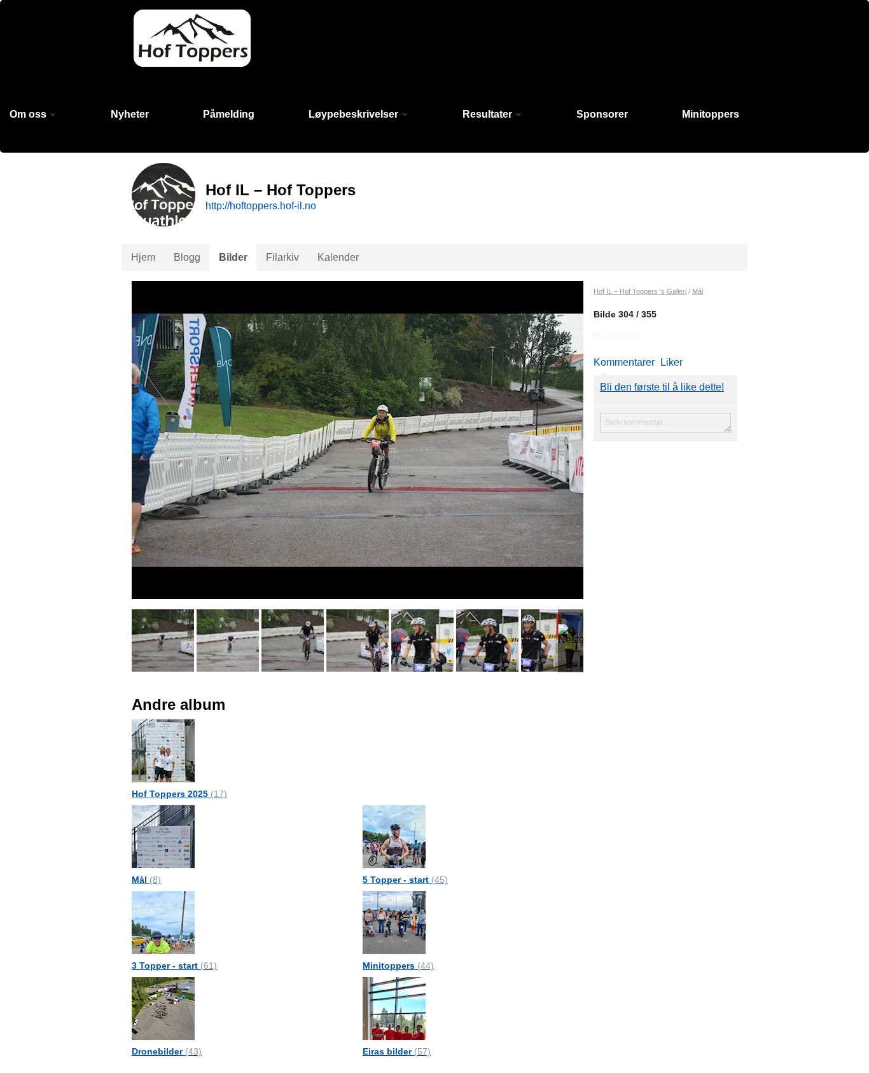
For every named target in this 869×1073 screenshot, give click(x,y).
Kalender (338, 257)
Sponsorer (602, 114)
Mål (146, 880)
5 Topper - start (405, 880)
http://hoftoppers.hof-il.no (260, 205)
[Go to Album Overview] (163, 750)
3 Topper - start (174, 965)
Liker (671, 362)
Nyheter (130, 114)
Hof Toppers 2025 (179, 794)
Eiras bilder (397, 1051)
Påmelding (228, 114)
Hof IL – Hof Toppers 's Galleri (640, 291)
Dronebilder (167, 1051)
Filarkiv (282, 257)
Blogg (187, 257)
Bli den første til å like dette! (662, 387)
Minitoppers (710, 114)
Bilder (233, 257)
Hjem (143, 257)
